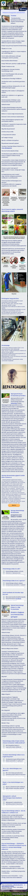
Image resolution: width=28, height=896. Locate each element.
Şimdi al (14, 505)
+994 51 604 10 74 (18, 885)
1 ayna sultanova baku (13, 885)
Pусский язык (23, 1)
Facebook (18, 598)
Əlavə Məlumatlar (7, 148)
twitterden (14, 403)
